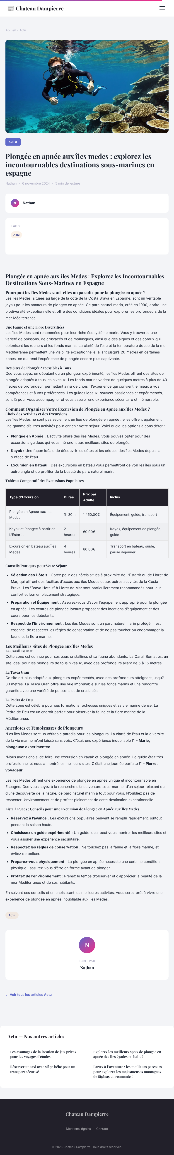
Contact (102, 1129)
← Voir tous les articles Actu (28, 994)
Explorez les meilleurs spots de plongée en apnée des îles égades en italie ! (127, 1054)
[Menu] (162, 8)
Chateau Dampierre (35, 8)
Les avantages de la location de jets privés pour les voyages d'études (43, 1054)
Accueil (10, 30)
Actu (23, 30)
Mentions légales (78, 1129)
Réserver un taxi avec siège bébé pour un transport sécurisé (42, 1069)
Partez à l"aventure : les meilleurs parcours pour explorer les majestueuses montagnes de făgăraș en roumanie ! (127, 1071)
